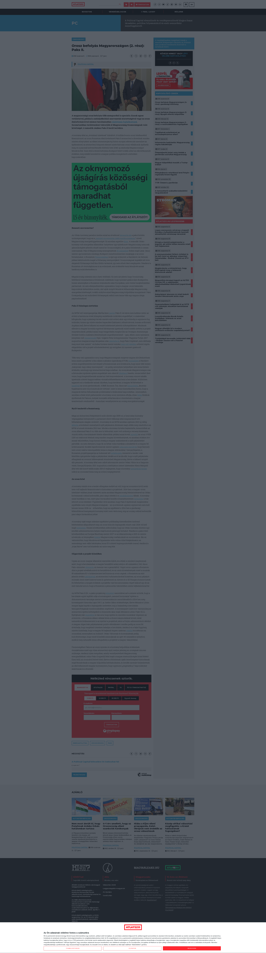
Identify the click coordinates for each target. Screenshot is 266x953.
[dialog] (133, 937)
